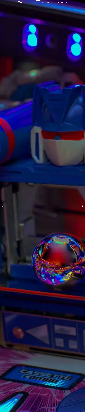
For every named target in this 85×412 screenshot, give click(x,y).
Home (38, 2)
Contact (62, 2)
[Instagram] (66, 2)
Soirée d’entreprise (48, 2)
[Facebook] (65, 2)
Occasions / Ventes (56, 2)
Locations (42, 2)
